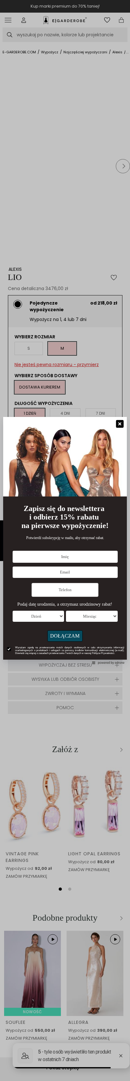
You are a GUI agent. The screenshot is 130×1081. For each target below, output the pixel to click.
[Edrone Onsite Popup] (65, 540)
